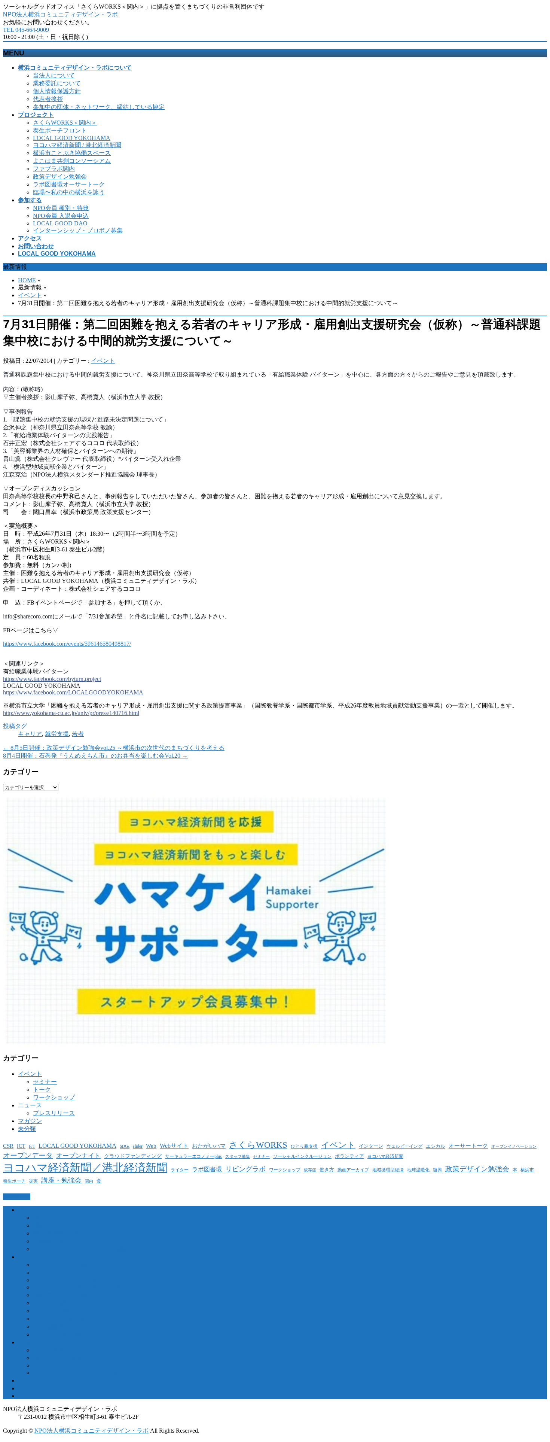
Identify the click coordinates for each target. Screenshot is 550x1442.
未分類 (27, 1129)
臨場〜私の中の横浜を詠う (69, 192)
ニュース (30, 1105)
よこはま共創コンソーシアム (72, 161)
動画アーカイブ (353, 1169)
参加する (30, 1342)
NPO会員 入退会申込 (61, 216)
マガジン (30, 1121)
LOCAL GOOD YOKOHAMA (71, 138)
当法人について (54, 75)
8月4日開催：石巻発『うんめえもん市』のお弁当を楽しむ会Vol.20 (95, 755)
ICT (21, 1146)
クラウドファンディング (133, 1156)
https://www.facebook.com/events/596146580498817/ (67, 644)
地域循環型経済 (388, 1170)
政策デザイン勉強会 (60, 176)
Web (151, 1146)
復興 (437, 1170)
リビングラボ (245, 1169)
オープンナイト (78, 1155)
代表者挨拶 (48, 99)
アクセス (30, 1380)
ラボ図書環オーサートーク (69, 184)
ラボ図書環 (207, 1169)
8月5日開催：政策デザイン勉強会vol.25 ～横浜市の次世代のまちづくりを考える (113, 748)
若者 (78, 734)
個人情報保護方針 (57, 91)
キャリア (30, 734)
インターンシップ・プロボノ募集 (78, 230)
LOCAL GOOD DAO (60, 223)
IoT (32, 1146)
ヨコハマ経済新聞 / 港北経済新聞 (77, 145)
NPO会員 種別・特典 (61, 208)
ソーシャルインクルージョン (302, 1156)
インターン (371, 1146)
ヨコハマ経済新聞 (385, 1156)
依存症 (310, 1170)
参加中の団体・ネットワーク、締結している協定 (99, 107)
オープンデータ (28, 1155)
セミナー (45, 1082)
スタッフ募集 (237, 1156)
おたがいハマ (209, 1146)
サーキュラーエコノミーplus (193, 1156)
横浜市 (527, 1170)
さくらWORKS (258, 1145)
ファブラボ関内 (54, 168)
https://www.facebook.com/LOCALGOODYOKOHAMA (73, 692)
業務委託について (57, 83)
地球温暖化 (418, 1169)
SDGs (124, 1146)
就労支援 (57, 734)
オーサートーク (468, 1146)
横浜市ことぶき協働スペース (72, 153)
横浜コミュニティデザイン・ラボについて (75, 1210)
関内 (89, 1181)
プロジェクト (36, 1257)
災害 (33, 1181)
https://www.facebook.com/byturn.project (52, 679)
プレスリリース (54, 1113)
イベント (30, 295)
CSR (8, 1146)
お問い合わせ (36, 1388)
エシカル (435, 1146)
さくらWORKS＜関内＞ (65, 122)
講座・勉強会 (61, 1180)
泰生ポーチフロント (60, 130)
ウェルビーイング (404, 1146)
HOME (27, 280)
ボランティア (349, 1156)
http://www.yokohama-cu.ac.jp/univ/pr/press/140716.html (71, 713)
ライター (180, 1169)
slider (138, 1146)
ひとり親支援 (304, 1146)
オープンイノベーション (514, 1146)
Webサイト (174, 1146)
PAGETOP (16, 1196)
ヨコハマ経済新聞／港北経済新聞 (85, 1168)
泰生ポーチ (14, 1181)
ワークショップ (54, 1097)
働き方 (327, 1169)
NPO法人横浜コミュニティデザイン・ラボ (60, 14)
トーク (42, 1089)
